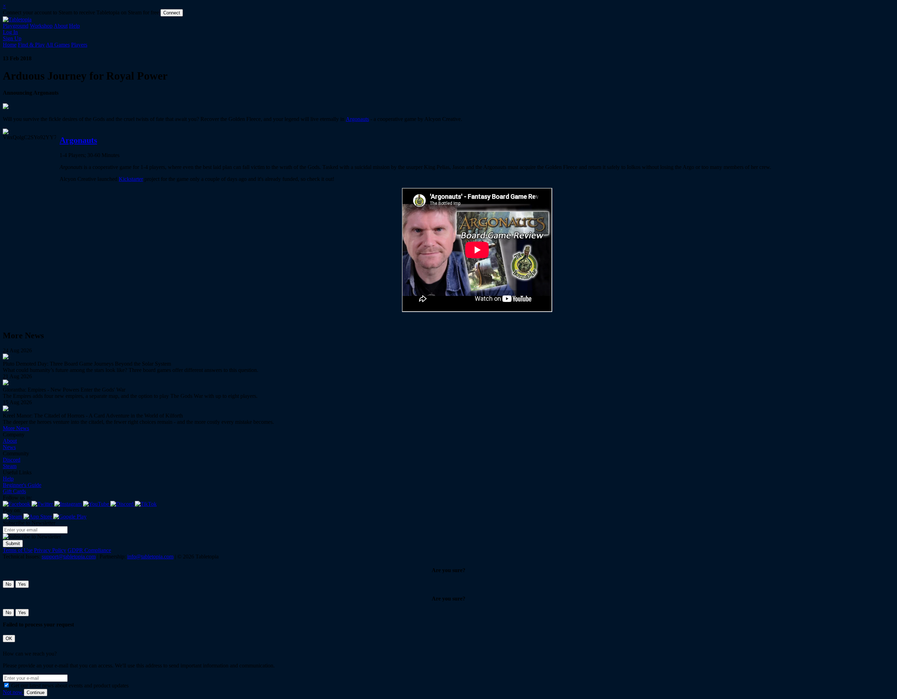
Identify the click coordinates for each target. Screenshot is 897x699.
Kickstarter (131, 179)
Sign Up (12, 38)
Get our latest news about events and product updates (70, 685)
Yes (22, 584)
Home (9, 45)
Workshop (41, 26)
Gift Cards (14, 491)
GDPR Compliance (89, 550)
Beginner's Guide (22, 485)
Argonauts (357, 119)
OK (9, 638)
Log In (10, 32)
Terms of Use (18, 550)
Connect (171, 12)
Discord (11, 460)
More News (16, 428)
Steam (9, 466)
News (9, 447)
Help (74, 26)
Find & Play (31, 45)
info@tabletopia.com (150, 556)
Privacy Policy (50, 550)
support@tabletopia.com (69, 556)
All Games (58, 45)
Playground (15, 26)
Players (79, 45)
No (8, 584)
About (61, 26)
